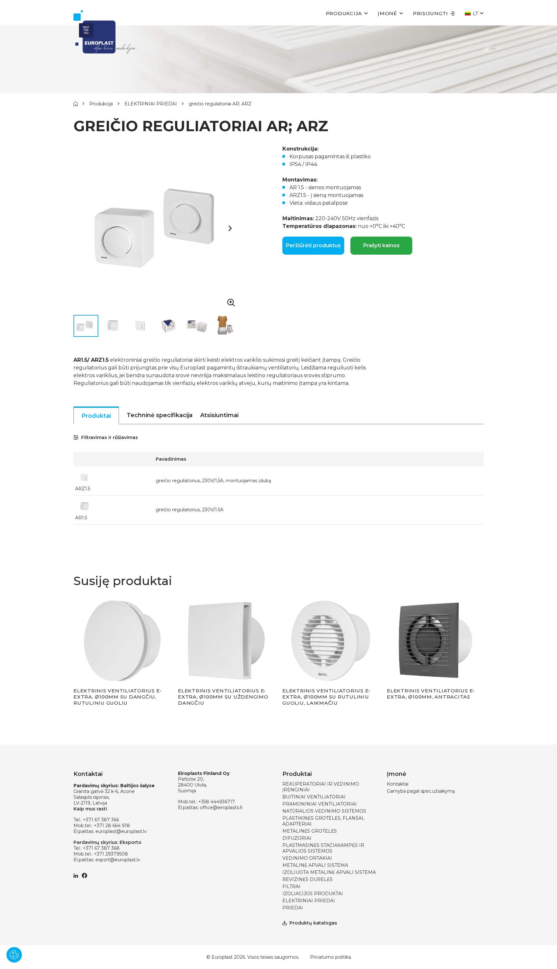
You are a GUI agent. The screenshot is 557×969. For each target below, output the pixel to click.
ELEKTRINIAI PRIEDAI (150, 104)
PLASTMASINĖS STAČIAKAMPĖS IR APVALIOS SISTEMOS (323, 848)
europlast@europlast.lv (121, 831)
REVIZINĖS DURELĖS (307, 879)
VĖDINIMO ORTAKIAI (307, 858)
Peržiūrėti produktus (313, 245)
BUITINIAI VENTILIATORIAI (314, 797)
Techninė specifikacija (159, 415)
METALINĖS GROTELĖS (309, 831)
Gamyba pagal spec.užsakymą (421, 791)
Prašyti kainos (381, 245)
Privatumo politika (330, 957)
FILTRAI (291, 886)
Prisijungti (430, 13)
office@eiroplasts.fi (221, 807)
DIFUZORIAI (296, 838)
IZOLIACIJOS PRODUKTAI (312, 893)
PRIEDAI (292, 908)
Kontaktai (397, 784)
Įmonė (387, 13)
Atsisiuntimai (219, 415)
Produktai (96, 415)
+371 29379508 (111, 854)
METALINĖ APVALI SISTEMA (315, 865)
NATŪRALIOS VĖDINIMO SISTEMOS (324, 811)
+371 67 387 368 (101, 848)
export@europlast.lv (117, 860)
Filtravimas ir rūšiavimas (109, 437)
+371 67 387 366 (101, 820)
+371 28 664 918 (112, 825)
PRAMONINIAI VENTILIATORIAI (319, 804)
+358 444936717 (216, 802)
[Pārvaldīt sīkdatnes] (14, 955)
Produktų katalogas (313, 923)
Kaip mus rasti (90, 809)
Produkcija (344, 13)
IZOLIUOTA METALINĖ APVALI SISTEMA (329, 872)
